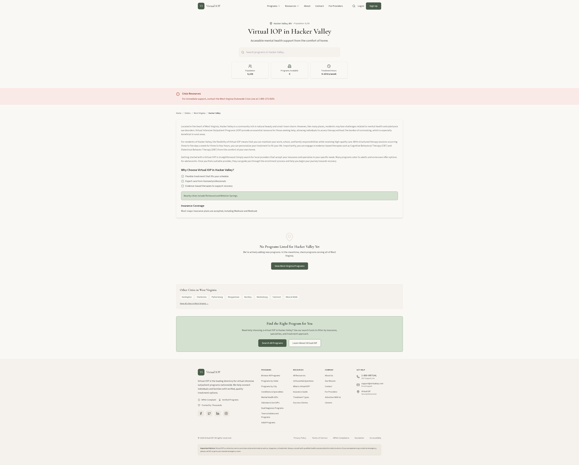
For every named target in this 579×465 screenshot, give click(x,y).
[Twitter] (209, 413)
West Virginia (199, 113)
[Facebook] (201, 413)
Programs (272, 6)
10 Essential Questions (303, 381)
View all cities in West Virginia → (194, 303)
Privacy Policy (300, 438)
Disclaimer (359, 438)
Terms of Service (319, 438)
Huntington (187, 297)
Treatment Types (301, 397)
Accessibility (375, 438)
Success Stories (300, 402)
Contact (319, 6)
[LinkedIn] (218, 413)
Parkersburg (217, 297)
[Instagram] (226, 413)
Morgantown (233, 297)
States (188, 113)
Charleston (202, 297)
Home (178, 113)
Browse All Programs (270, 375)
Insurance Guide (300, 391)
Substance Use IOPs (270, 402)
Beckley (248, 297)
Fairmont (277, 297)
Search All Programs (272, 343)
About (307, 6)
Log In (361, 6)
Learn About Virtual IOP (305, 343)
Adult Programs (268, 422)
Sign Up (374, 6)
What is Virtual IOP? (301, 386)
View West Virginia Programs (289, 266)
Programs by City (269, 386)
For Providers (336, 6)
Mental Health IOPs (269, 397)
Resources (290, 6)
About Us (329, 375)
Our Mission (330, 381)
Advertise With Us (333, 397)
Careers (328, 402)
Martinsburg (262, 297)
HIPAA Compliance (341, 438)
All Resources (299, 375)
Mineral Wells (292, 297)
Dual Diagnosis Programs (272, 408)
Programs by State (269, 381)
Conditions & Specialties (272, 391)
